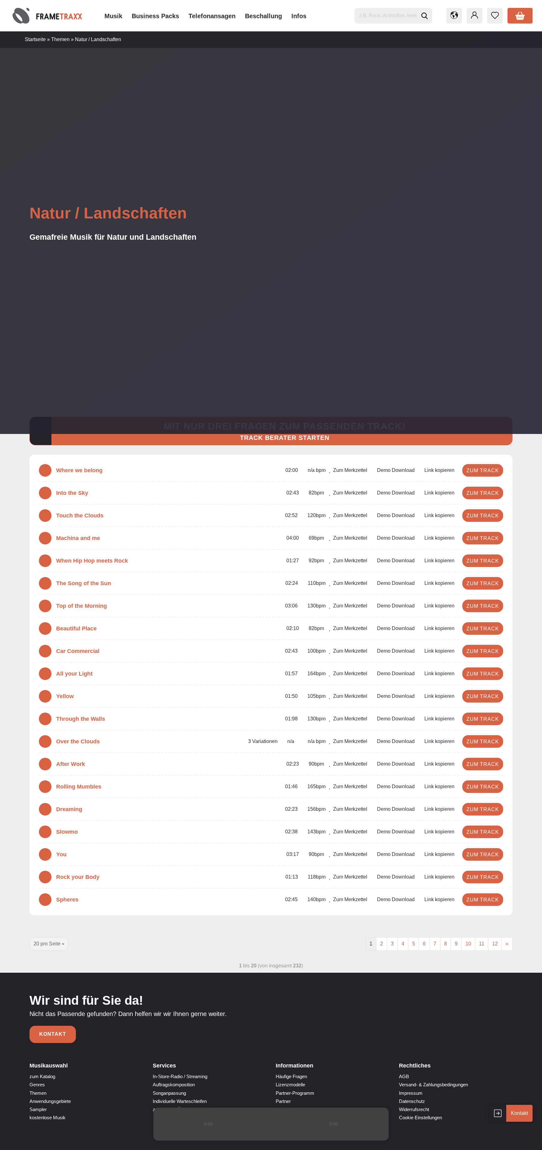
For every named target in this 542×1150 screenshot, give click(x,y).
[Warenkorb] (520, 16)
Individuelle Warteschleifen (180, 1101)
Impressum (410, 1093)
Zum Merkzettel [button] (349, 470)
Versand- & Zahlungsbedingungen (433, 1084)
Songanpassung (169, 1093)
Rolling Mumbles (78, 787)
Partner (283, 1101)
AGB (404, 1076)
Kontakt (52, 1034)
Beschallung (263, 16)
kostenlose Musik (47, 1117)
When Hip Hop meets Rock (92, 561)
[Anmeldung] (474, 16)
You (61, 854)
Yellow (65, 696)
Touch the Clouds (80, 515)
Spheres (67, 899)
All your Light (74, 674)
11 (481, 943)
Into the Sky (72, 493)
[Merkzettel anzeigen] (495, 16)
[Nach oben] (524, 1140)
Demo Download (395, 470)
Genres (37, 1084)
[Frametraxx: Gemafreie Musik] (47, 15)
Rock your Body (77, 877)
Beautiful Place (76, 628)
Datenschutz (412, 1101)
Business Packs (155, 16)
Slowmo (67, 832)
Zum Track (482, 470)
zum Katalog (42, 1076)
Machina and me (78, 538)
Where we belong (79, 470)
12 (495, 943)
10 (468, 943)
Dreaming (69, 809)
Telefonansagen (212, 16)
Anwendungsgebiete (50, 1101)
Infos (298, 16)
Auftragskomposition (174, 1084)
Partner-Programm (295, 1093)
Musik (113, 16)
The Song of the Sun (83, 583)
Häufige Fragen (291, 1076)
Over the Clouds (78, 741)
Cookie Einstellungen (420, 1117)
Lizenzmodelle (290, 1084)
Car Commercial (77, 651)
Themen (37, 1093)
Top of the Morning (81, 606)
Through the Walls (80, 719)
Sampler (38, 1109)
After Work (70, 764)
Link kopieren (438, 470)
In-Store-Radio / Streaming (180, 1076)
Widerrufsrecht (414, 1109)
